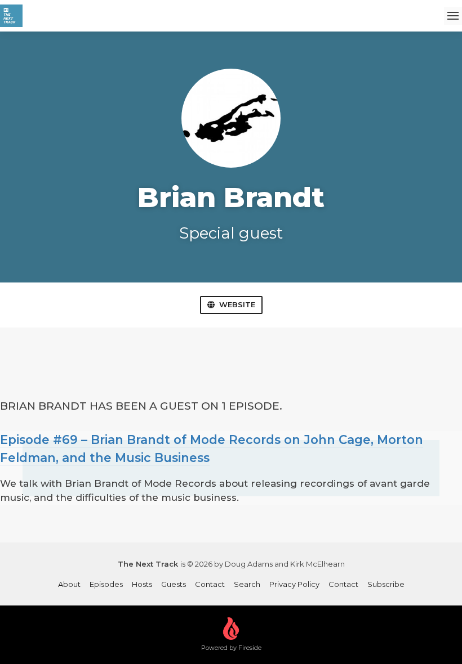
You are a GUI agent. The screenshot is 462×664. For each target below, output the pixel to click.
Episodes (106, 584)
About (69, 584)
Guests (173, 584)
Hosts (142, 584)
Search (247, 584)
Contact (210, 584)
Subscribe (386, 584)
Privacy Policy (294, 584)
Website (237, 304)
